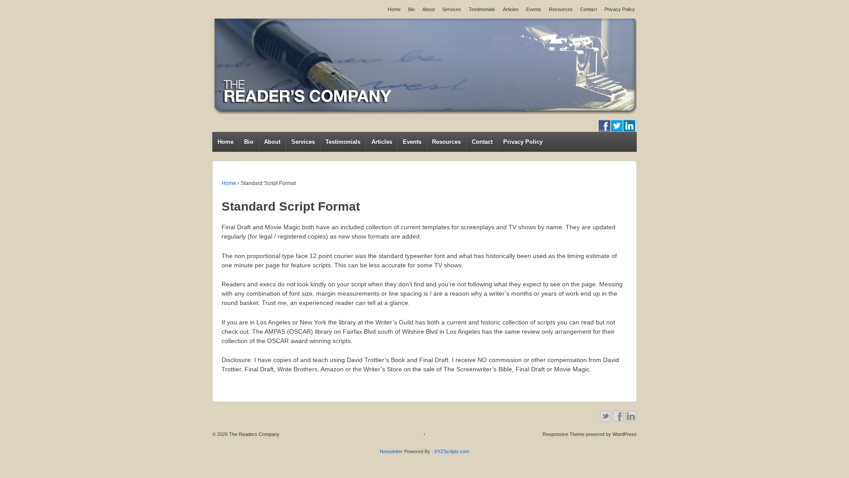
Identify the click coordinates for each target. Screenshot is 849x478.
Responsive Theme (564, 434)
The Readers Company (253, 434)
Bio (411, 9)
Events (533, 9)
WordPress (624, 434)
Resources (561, 9)
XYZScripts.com (451, 451)
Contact (588, 9)
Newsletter (391, 451)
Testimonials (482, 9)
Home (394, 9)
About (428, 9)
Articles (511, 9)
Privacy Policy (619, 9)
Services (451, 9)
